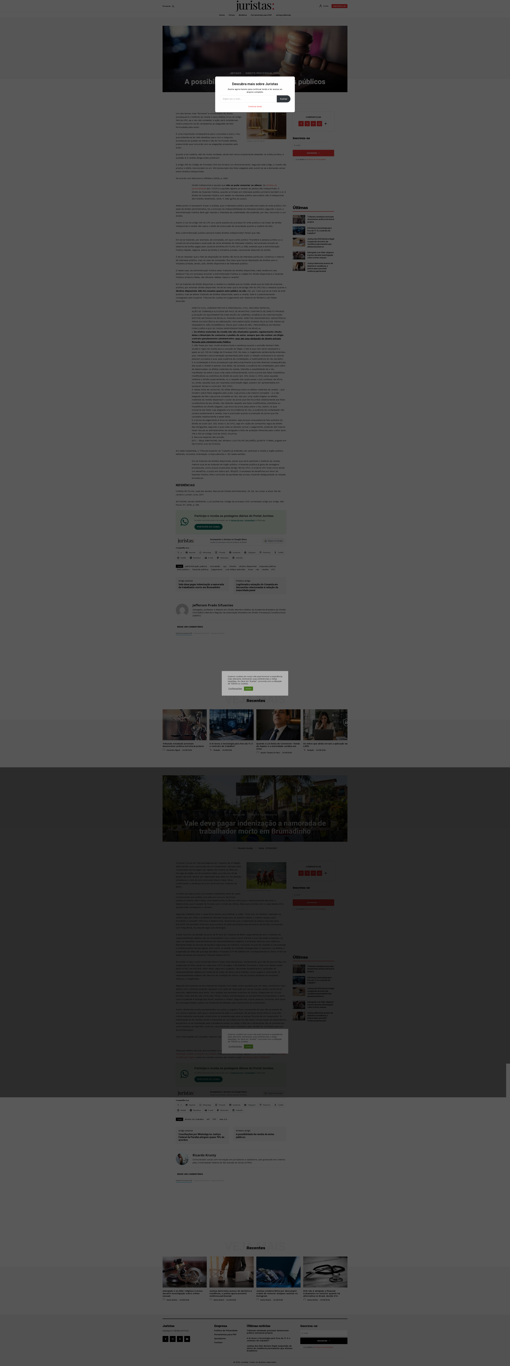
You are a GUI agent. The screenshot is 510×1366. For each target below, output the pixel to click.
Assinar (283, 98)
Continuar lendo (255, 106)
